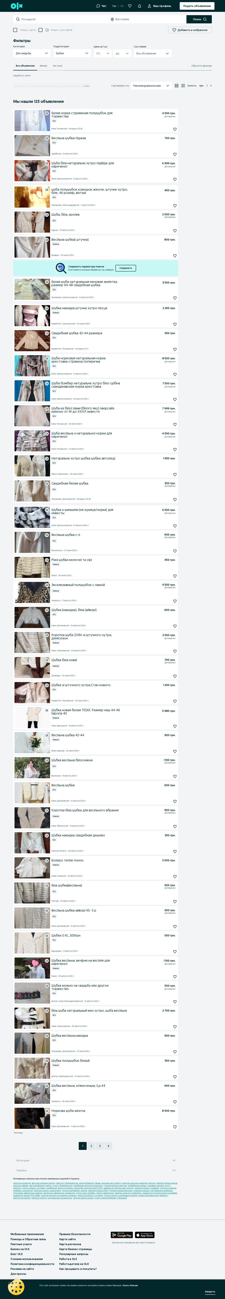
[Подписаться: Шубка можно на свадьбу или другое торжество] (175, 1002)
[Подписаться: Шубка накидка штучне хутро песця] (175, 324)
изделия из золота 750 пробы (26, 1195)
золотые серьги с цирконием (47, 1190)
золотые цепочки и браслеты (128, 1193)
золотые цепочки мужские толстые (138, 1183)
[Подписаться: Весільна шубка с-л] (175, 551)
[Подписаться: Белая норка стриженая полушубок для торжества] (175, 129)
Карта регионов (70, 1244)
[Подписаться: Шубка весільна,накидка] (175, 1052)
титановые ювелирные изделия (27, 1193)
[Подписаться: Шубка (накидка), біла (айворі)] (175, 626)
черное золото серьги (83, 1198)
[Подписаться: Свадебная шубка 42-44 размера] (175, 349)
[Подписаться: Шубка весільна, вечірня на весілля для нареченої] (175, 977)
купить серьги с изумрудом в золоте (121, 1195)
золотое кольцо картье (166, 1183)
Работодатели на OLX (74, 1264)
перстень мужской (22, 1183)
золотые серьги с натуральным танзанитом (51, 1198)
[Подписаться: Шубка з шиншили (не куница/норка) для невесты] (175, 526)
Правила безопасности (74, 1234)
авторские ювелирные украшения (59, 1193)
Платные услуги (21, 1244)
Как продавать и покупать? (78, 1268)
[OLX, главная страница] (16, 6)
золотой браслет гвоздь (90, 1183)
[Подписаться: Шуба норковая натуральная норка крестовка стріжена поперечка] (175, 374)
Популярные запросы (73, 1254)
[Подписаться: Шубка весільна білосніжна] (175, 776)
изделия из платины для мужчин (118, 1188)
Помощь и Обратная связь (28, 1239)
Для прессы (18, 1273)
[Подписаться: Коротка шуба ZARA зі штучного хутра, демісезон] (175, 651)
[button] (32, 53)
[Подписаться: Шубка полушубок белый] (175, 1077)
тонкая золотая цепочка (115, 1185)
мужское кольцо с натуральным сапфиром (153, 1190)
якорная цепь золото (111, 1183)
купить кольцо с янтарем (33, 1188)
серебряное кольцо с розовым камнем (146, 1185)
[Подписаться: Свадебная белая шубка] (175, 499)
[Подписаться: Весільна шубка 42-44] (175, 751)
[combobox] (64, 19)
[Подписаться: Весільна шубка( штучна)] (175, 256)
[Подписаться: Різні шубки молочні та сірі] (175, 576)
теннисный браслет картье (74, 1190)
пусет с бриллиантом (62, 1185)
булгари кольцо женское (121, 1190)
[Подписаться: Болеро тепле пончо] (175, 876)
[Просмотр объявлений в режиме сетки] (183, 86)
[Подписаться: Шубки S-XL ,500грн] (175, 952)
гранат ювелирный (105, 1193)
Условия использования (27, 1259)
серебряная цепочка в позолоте (88, 1185)
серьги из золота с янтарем (90, 1195)
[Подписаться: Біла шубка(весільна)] (175, 901)
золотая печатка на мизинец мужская (59, 1195)
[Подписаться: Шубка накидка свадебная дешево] (175, 851)
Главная (16, 86)
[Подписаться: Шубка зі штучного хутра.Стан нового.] (175, 701)
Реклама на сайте (22, 1268)
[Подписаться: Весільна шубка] (175, 801)
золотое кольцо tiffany (98, 1190)
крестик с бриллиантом (67, 1183)
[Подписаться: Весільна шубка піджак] (175, 154)
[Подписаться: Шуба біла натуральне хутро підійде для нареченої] (175, 179)
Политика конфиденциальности (32, 1264)
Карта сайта (67, 1239)
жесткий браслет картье (40, 1185)
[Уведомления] (139, 6)
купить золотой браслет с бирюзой (111, 1198)
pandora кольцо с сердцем (147, 1188)
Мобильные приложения (27, 1234)
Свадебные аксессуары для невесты (65, 86)
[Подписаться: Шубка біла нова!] (175, 676)
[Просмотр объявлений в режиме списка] (177, 86)
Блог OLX (17, 1254)
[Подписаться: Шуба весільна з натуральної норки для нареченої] (175, 449)
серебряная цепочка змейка (59, 1188)
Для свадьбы (41, 86)
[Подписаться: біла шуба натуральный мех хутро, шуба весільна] (175, 1027)
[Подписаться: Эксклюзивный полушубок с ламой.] (175, 601)
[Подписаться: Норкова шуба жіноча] (175, 1127)
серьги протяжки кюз (149, 1195)
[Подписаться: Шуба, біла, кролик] (175, 231)
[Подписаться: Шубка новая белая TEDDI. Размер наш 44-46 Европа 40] (175, 726)
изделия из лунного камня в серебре (160, 1193)
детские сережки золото (43, 1183)
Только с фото (28, 30)
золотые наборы (20, 1185)
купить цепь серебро (85, 1193)
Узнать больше (130, 1285)
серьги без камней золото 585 (88, 1188)
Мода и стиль (28, 86)
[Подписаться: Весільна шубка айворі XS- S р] (175, 926)
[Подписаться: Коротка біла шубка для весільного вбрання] (175, 826)
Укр (114, 5)
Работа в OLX (68, 1259)
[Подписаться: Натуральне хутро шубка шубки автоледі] (175, 474)
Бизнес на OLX (20, 1249)
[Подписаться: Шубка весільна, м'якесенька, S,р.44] (175, 1102)
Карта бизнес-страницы (75, 1249)
